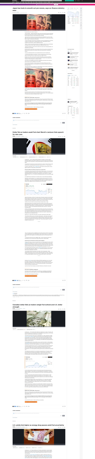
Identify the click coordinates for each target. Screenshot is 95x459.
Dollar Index (69, 23)
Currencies (24, 308)
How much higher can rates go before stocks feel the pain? (74, 57)
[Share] (58, 12)
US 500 (68, 17)
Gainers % (72, 75)
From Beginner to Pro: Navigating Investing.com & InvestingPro (73, 101)
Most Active (69, 75)
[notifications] (80, 0)
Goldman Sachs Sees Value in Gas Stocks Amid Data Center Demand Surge (74, 60)
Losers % (75, 75)
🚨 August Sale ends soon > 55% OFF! (69, 0)
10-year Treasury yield (33, 454)
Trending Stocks (70, 106)
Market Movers (70, 73)
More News (73, 70)
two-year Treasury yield (46, 455)
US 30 (68, 16)
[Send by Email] (26, 113)
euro (30, 260)
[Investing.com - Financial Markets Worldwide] (15, 0)
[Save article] (60, 12)
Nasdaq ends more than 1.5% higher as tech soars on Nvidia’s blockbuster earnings (74, 53)
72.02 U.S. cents (27, 336)
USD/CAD (40, 247)
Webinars (69, 99)
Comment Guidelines (15, 124)
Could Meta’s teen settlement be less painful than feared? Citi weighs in (74, 67)
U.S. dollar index (36, 166)
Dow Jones (69, 18)
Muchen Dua (15, 293)
